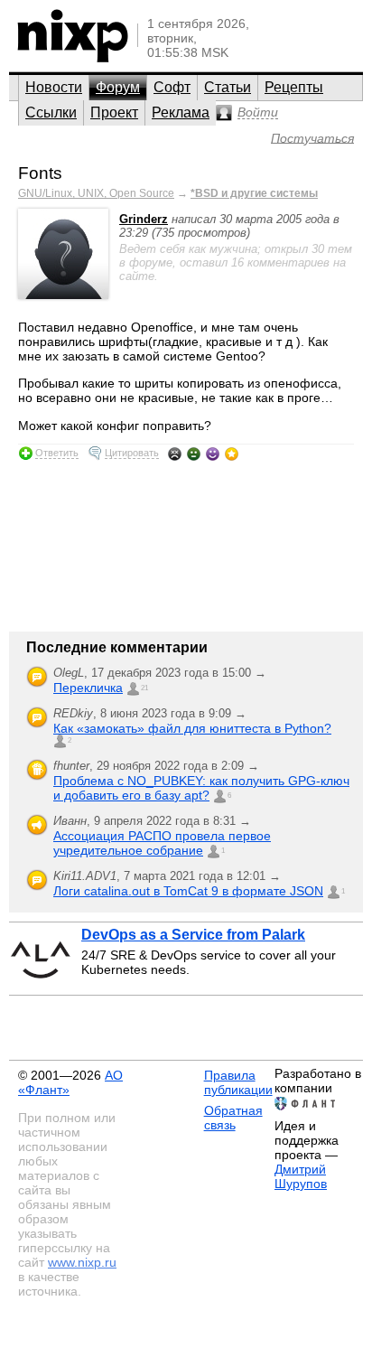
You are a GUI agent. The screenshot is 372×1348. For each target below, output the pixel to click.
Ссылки (51, 112)
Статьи (227, 87)
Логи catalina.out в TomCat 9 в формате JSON (188, 891)
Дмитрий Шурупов (300, 1176)
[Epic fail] (174, 453)
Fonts (40, 173)
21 (144, 688)
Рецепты (294, 87)
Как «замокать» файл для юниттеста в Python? (192, 728)
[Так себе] (193, 453)
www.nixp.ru (82, 1262)
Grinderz (143, 219)
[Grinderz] (63, 295)
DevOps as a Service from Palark (193, 934)
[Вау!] (231, 453)
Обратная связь (233, 1117)
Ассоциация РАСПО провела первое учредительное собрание (162, 842)
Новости (53, 87)
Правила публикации (238, 1082)
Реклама (180, 112)
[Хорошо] (212, 453)
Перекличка (88, 687)
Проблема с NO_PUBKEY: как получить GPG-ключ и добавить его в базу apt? (201, 787)
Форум (118, 87)
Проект (114, 112)
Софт (172, 87)
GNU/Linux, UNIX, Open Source (96, 193)
